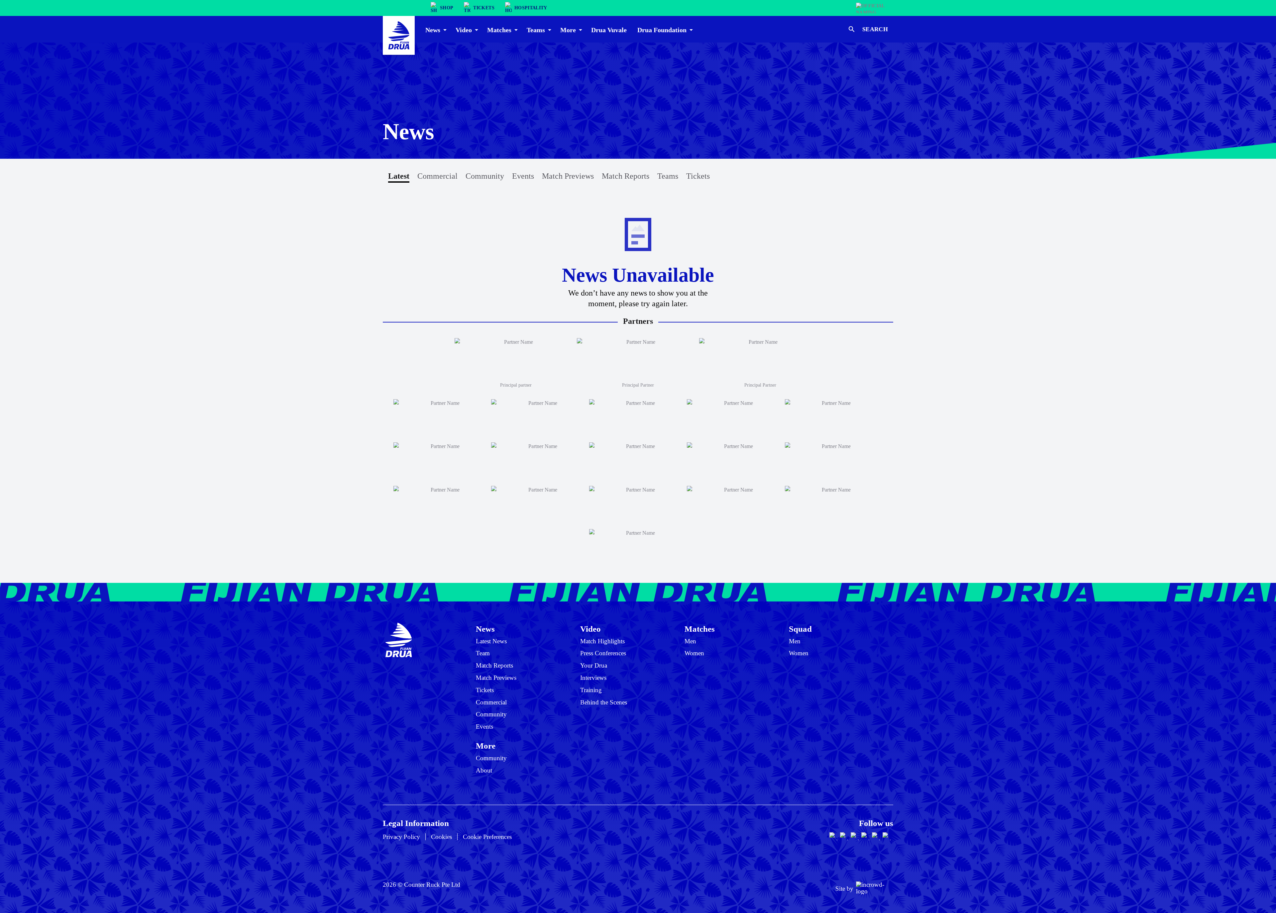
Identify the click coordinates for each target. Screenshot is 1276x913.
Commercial (437, 176)
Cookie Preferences (487, 836)
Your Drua (593, 665)
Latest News (491, 641)
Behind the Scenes (603, 702)
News (485, 628)
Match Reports (625, 176)
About (484, 770)
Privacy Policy (401, 836)
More (485, 745)
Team (483, 653)
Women (694, 653)
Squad (800, 628)
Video (590, 628)
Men (690, 641)
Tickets (698, 176)
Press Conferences (603, 653)
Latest (398, 176)
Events (523, 176)
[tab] (435, 29)
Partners (638, 321)
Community (485, 176)
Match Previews (568, 176)
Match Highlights (602, 641)
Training (591, 689)
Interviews (593, 677)
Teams (667, 176)
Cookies (441, 836)
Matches (700, 628)
